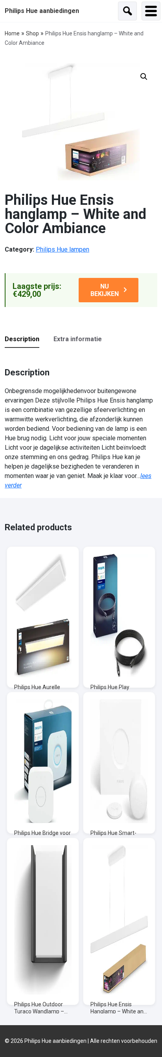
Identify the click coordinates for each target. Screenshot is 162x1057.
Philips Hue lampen (62, 249)
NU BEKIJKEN (104, 290)
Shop (32, 33)
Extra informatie (77, 339)
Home (12, 33)
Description (22, 339)
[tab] (28, 339)
